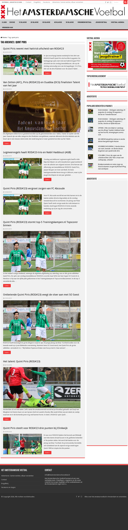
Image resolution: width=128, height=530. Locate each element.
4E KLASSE (58, 22)
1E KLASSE (23, 22)
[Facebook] (105, 2)
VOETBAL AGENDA (117, 22)
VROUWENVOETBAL (85, 22)
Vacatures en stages (8, 487)
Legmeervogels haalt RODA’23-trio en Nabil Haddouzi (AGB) (37, 152)
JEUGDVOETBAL (101, 22)
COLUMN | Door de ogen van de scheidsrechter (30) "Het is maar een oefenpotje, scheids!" (111, 157)
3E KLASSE (46, 22)
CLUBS (4, 22)
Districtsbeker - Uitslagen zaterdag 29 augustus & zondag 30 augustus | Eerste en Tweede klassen (111, 112)
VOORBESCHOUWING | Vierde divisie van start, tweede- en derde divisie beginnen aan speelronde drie (111, 148)
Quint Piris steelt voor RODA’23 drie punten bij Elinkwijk (35, 428)
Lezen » (47, 73)
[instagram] (111, 2)
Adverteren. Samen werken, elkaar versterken (67, 2)
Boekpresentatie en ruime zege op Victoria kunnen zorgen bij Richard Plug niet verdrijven (112, 166)
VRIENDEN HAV (7, 27)
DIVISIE (12, 22)
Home (4, 37)
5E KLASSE (70, 22)
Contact (28, 2)
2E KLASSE (34, 22)
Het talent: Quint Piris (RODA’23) (21, 361)
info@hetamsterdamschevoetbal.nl (57, 475)
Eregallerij (37, 2)
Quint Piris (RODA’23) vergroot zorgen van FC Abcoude (34, 188)
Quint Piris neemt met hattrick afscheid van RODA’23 (33, 48)
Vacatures (46, 2)
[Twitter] (108, 2)
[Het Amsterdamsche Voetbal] (64, 11)
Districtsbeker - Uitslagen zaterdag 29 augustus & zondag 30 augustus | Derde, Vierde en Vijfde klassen (111, 121)
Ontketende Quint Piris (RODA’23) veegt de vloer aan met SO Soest (41, 294)
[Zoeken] (125, 2)
